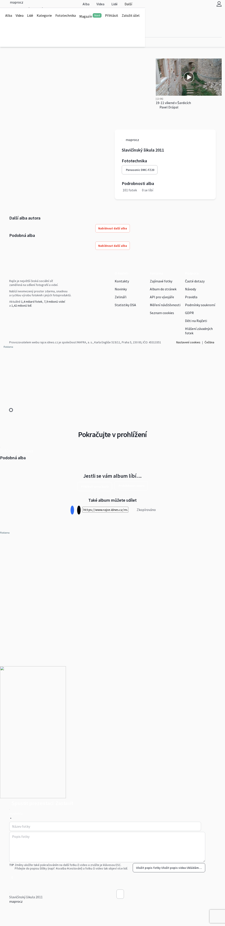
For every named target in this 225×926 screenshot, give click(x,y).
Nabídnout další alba (112, 228)
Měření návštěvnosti (165, 305)
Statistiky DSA (125, 305)
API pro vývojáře (162, 297)
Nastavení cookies (188, 342)
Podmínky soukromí (200, 305)
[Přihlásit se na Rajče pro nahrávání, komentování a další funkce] (219, 4)
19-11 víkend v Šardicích (173, 103)
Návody (190, 289)
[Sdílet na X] (79, 510)
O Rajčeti (121, 273)
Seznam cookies (162, 313)
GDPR (189, 313)
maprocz (16, 901)
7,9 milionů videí (54, 302)
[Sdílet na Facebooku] (72, 510)
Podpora (192, 273)
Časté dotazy (195, 281)
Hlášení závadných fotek (199, 330)
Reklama (156, 273)
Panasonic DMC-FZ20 (140, 170)
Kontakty (122, 281)
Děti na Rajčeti (196, 320)
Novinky (121, 289)
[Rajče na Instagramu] (12, 315)
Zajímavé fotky (161, 281)
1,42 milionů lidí (21, 305)
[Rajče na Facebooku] (10, 315)
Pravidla (191, 297)
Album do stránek (163, 289)
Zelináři (120, 297)
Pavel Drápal (168, 107)
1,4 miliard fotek (31, 302)
